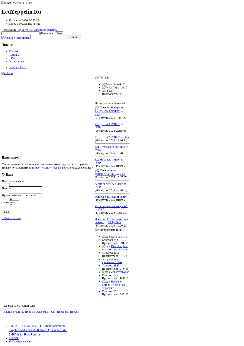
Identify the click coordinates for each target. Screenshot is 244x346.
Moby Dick (114, 222)
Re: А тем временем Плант (111, 146)
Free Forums (32, 334)
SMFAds (14, 334)
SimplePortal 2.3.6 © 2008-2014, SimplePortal (38, 330)
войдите (23, 29)
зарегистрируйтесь (45, 29)
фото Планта (119, 236)
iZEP (98, 127)
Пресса (74, 311)
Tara (127, 137)
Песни (52, 311)
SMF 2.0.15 (16, 325)
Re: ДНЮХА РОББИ (107, 111)
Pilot (97, 114)
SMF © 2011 (33, 325)
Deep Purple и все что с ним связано (115, 248)
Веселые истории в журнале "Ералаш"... (113, 284)
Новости (30, 311)
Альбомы (42, 311)
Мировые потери (105, 196)
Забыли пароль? (11, 218)
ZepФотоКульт (120, 271)
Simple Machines (54, 325)
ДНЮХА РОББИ (105, 174)
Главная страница (13, 311)
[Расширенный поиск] (15, 36)
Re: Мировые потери (107, 159)
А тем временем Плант (109, 183)
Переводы (63, 311)
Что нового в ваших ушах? (111, 206)
